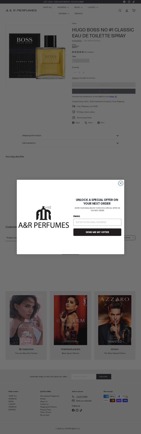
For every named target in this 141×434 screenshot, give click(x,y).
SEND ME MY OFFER (97, 232)
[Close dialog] (120, 183)
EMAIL (76, 216)
